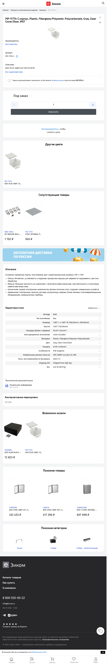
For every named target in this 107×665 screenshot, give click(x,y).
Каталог (6, 10)
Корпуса (42, 10)
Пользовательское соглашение (55, 639)
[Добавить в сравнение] (100, 22)
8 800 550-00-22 (14, 598)
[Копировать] (17, 56)
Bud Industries (11, 44)
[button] (53, 33)
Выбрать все (93, 308)
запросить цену (57, 80)
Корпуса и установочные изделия (24, 10)
